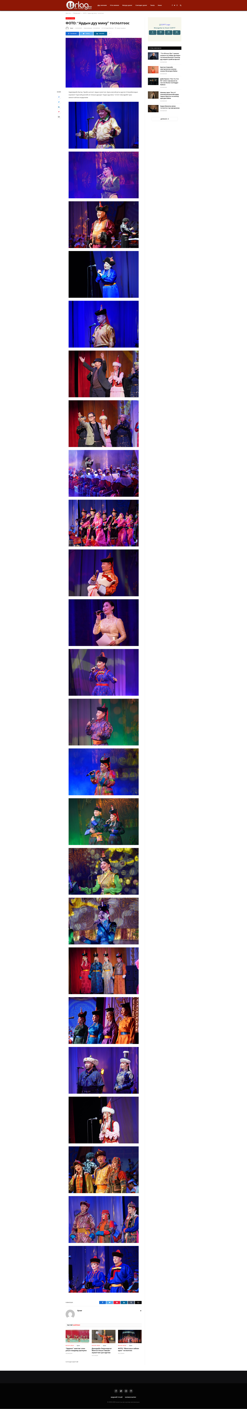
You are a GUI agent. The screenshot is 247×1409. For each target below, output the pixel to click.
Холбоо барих (130, 1397)
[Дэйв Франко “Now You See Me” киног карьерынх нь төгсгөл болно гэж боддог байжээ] (153, 81)
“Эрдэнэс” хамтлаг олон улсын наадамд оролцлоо (76, 1350)
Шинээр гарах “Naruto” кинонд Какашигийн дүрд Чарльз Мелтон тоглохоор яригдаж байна (169, 95)
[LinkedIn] (59, 107)
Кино (160, 5)
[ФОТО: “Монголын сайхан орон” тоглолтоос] (130, 1336)
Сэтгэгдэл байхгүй (108, 28)
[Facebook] (59, 97)
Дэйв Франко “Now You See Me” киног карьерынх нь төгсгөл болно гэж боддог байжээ (169, 81)
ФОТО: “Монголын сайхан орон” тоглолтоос (128, 1350)
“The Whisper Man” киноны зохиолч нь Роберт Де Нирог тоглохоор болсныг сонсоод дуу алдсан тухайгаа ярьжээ (170, 56)
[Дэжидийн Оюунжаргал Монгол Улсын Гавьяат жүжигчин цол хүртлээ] (103, 1336)
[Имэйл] (59, 117)
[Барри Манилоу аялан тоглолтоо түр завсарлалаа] (153, 108)
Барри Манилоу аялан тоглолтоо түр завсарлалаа (169, 107)
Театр (152, 5)
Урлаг (71, 28)
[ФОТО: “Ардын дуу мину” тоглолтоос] (104, 63)
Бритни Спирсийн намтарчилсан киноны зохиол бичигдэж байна (168, 69)
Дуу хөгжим (102, 5)
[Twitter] (59, 102)
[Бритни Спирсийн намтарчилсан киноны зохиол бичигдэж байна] (153, 69)
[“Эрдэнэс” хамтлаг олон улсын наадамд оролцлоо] (77, 1336)
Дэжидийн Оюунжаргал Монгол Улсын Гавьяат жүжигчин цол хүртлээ (102, 1351)
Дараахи (164, 119)
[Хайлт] (180, 5)
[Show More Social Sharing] (109, 33)
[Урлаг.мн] (79, 5)
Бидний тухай (117, 1397)
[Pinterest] (59, 112)
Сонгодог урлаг (141, 5)
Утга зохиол (114, 5)
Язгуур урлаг (127, 5)
